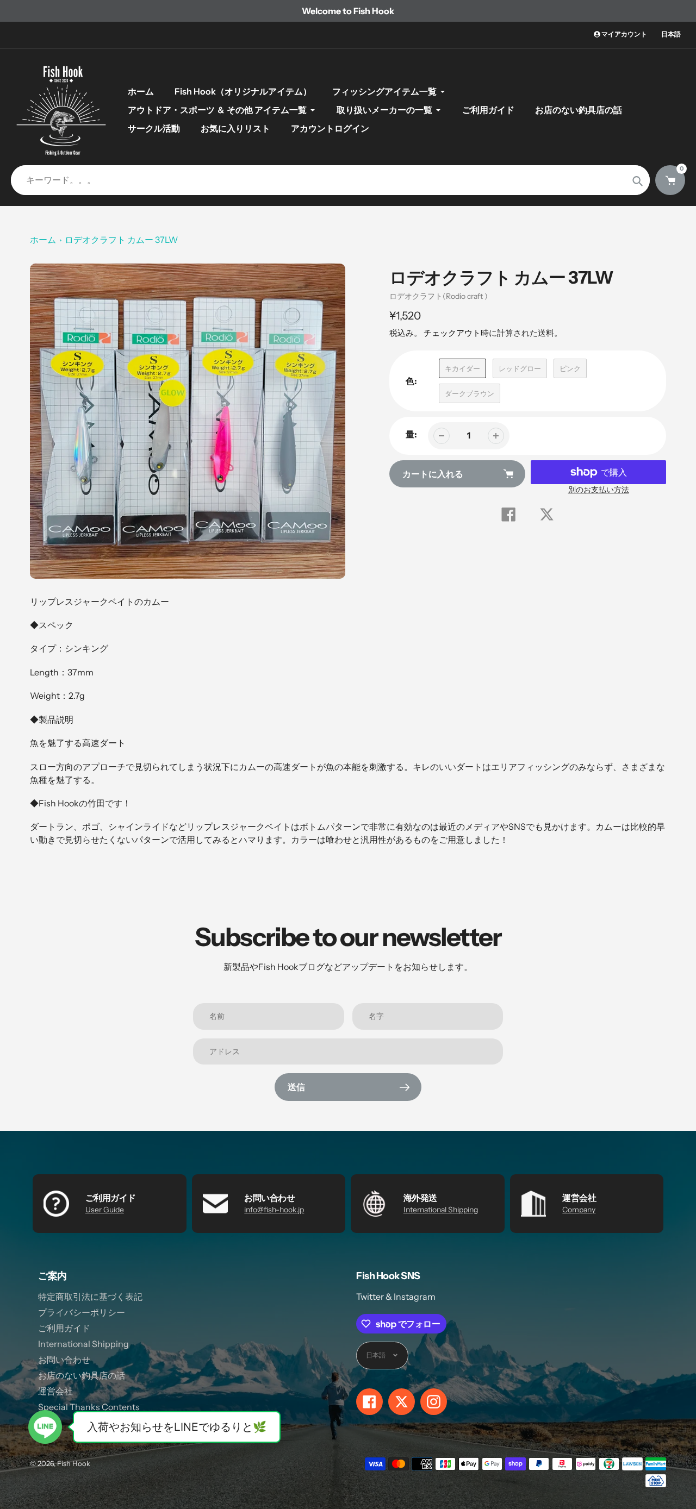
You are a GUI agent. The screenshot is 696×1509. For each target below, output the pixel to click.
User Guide (104, 1209)
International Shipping (440, 1209)
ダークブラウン (469, 393)
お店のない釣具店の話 (81, 1375)
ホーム (43, 239)
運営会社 (55, 1391)
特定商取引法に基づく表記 (90, 1296)
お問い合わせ (64, 1359)
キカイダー (462, 368)
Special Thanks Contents (89, 1406)
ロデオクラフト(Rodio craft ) (438, 296)
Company (578, 1209)
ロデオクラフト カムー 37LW (121, 239)
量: (411, 434)
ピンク (570, 368)
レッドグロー (520, 368)
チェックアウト (452, 333)
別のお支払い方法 (598, 489)
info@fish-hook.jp (274, 1209)
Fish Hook (73, 1463)
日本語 (671, 34)
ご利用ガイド (64, 1328)
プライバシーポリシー (81, 1312)
